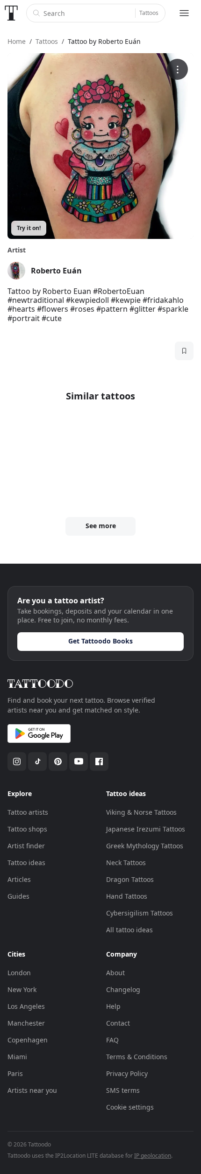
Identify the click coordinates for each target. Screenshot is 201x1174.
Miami (17, 1056)
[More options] (177, 69)
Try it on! (29, 228)
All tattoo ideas (129, 929)
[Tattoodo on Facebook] (99, 761)
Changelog (123, 989)
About (115, 972)
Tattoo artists (27, 812)
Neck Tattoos (126, 862)
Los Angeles (26, 1006)
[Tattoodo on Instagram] (16, 761)
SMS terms (123, 1090)
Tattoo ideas (26, 862)
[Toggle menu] (184, 13)
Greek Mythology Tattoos (144, 845)
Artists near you (32, 1090)
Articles (19, 879)
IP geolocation (152, 1156)
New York (21, 989)
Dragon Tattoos (130, 879)
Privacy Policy (127, 1073)
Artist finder (26, 845)
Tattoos (148, 13)
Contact (118, 1023)
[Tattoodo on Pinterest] (58, 761)
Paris (15, 1073)
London (19, 972)
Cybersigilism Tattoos (139, 912)
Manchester (26, 1023)
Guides (18, 896)
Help (113, 1006)
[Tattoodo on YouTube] (78, 761)
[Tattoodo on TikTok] (37, 761)
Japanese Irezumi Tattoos (145, 829)
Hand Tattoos (126, 896)
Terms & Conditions (136, 1056)
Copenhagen (27, 1039)
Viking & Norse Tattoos (141, 812)
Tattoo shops (27, 829)
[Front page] (11, 13)
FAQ (112, 1039)
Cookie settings (130, 1107)
